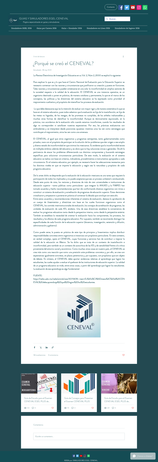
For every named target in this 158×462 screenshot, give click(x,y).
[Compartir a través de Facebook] (34, 347)
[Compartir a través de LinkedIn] (46, 347)
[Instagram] (139, 7)
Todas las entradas (29, 40)
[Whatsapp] (145, 7)
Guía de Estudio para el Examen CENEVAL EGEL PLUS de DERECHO (118, 400)
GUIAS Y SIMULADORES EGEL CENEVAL (44, 18)
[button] (134, 40)
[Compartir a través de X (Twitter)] (40, 347)
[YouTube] (132, 7)
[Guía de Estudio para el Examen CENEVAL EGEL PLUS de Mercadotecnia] (39, 384)
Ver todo (134, 369)
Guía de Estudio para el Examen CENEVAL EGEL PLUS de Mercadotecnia (38, 400)
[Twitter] (126, 7)
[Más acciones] (123, 56)
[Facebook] (120, 7)
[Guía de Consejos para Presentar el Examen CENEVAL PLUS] (79, 384)
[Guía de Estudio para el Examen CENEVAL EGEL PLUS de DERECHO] (119, 384)
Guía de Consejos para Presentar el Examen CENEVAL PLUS (78, 400)
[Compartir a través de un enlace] (52, 347)
